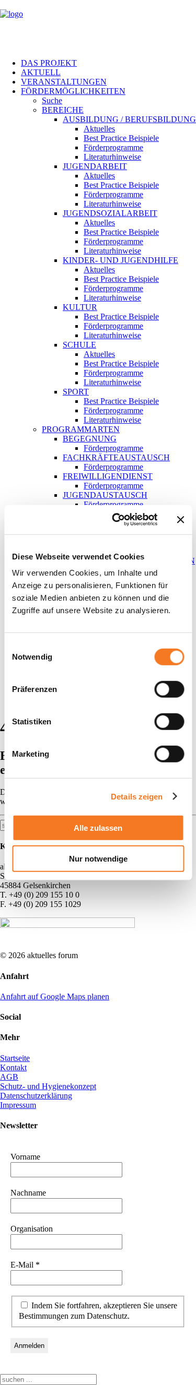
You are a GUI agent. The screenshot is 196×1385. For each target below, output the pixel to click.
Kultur (80, 307)
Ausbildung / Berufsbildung (129, 119)
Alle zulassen (98, 827)
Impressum (18, 1105)
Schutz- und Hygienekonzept (48, 1086)
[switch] (169, 689)
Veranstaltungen (64, 81)
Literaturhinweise (112, 156)
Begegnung (90, 438)
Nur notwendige (98, 858)
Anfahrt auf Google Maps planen (54, 996)
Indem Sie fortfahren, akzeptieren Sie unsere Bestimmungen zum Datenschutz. (98, 1310)
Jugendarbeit (95, 166)
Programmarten (81, 429)
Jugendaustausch (105, 495)
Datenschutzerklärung (36, 1095)
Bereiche (63, 109)
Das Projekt (49, 62)
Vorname (25, 1156)
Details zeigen (137, 796)
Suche (52, 100)
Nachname (28, 1192)
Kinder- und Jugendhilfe (120, 260)
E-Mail (25, 1264)
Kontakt (13, 1067)
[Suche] (48, 1379)
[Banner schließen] (180, 519)
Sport (76, 391)
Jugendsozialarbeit (110, 213)
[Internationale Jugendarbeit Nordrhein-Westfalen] (98, 25)
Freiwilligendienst (108, 476)
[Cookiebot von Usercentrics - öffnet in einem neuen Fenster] (116, 520)
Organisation (31, 1228)
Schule (79, 344)
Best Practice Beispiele (121, 138)
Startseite (15, 1058)
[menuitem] (108, 63)
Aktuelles (99, 128)
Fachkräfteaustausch (116, 457)
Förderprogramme (113, 147)
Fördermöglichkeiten (73, 91)
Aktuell (41, 72)
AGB (9, 1076)
